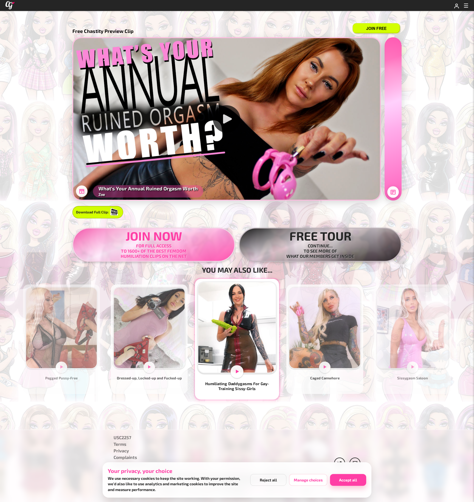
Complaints (125, 457)
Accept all (348, 480)
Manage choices (308, 480)
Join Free (376, 28)
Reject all (268, 480)
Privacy (121, 450)
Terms (120, 444)
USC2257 (122, 437)
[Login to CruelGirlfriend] (456, 5)
